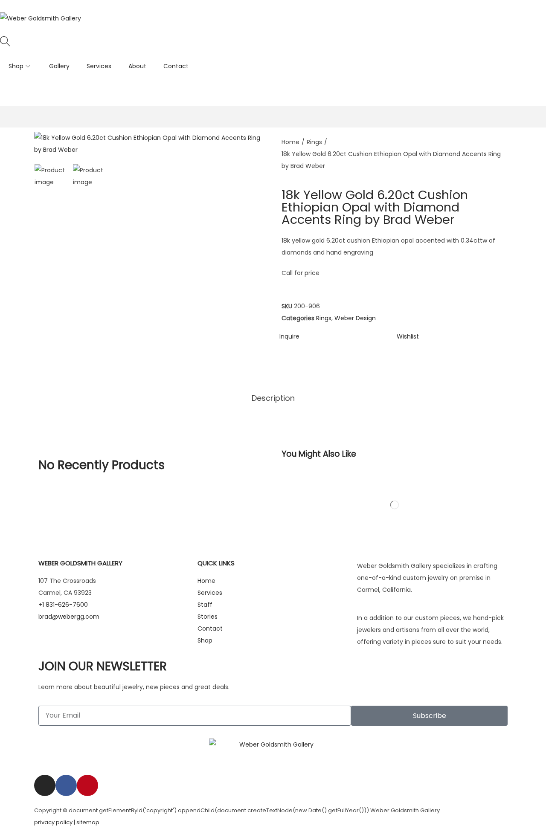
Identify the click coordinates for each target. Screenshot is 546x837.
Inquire (289, 336)
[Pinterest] (87, 785)
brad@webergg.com (68, 616)
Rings (314, 142)
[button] (408, 336)
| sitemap (86, 822)
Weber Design (355, 318)
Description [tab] (273, 398)
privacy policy (53, 822)
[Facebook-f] (66, 785)
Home (290, 142)
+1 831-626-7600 (277, 88)
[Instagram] (44, 785)
